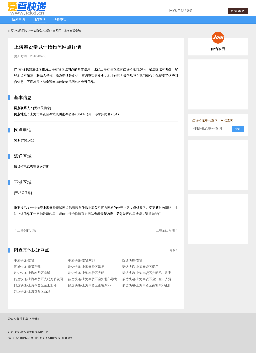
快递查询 (18, 19)
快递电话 (60, 19)
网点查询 (39, 19)
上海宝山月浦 (167, 230)
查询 (238, 128)
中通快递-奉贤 (24, 260)
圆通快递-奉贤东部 (27, 267)
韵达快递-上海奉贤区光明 (86, 273)
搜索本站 (238, 11)
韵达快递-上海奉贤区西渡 (32, 291)
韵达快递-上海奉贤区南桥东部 (89, 285)
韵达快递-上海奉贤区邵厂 (140, 267)
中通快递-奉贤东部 (81, 260)
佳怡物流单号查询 (205, 120)
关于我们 (34, 318)
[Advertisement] (218, 84)
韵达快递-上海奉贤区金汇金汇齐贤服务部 (151, 279)
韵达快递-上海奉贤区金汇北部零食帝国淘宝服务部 (104, 279)
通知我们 (154, 214)
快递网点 (22, 30)
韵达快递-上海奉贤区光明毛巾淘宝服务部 (151, 273)
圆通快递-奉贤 (132, 260)
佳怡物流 (36, 30)
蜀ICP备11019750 (19, 338)
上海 (47, 30)
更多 (174, 250)
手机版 (24, 318)
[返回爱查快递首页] (27, 13)
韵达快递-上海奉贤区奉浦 (32, 273)
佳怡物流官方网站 (81, 214)
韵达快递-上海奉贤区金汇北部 (35, 285)
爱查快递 (13, 318)
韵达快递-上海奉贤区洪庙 (86, 267)
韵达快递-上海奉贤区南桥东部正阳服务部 (151, 285)
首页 (11, 30)
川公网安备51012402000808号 (53, 338)
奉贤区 (57, 30)
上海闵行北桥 (25, 230)
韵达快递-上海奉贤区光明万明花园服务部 (43, 279)
